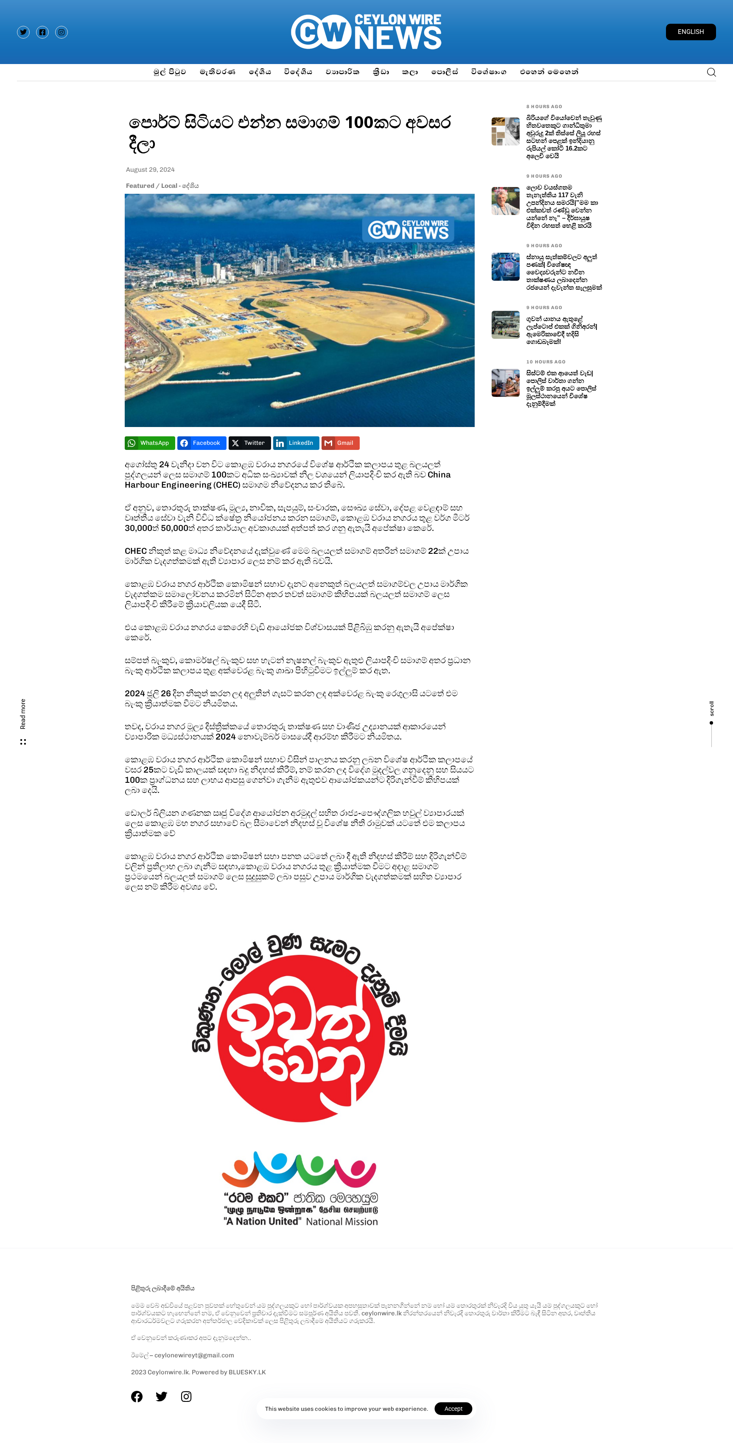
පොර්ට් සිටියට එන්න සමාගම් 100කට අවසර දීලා (290, 132)
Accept (454, 1408)
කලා (410, 72)
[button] (709, 72)
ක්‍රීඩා (381, 72)
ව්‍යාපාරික (343, 72)
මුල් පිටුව (170, 72)
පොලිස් (445, 72)
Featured (140, 186)
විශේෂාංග (489, 72)
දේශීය (260, 72)
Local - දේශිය (180, 186)
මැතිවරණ (218, 72)
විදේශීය (298, 72)
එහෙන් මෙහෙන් (549, 72)
